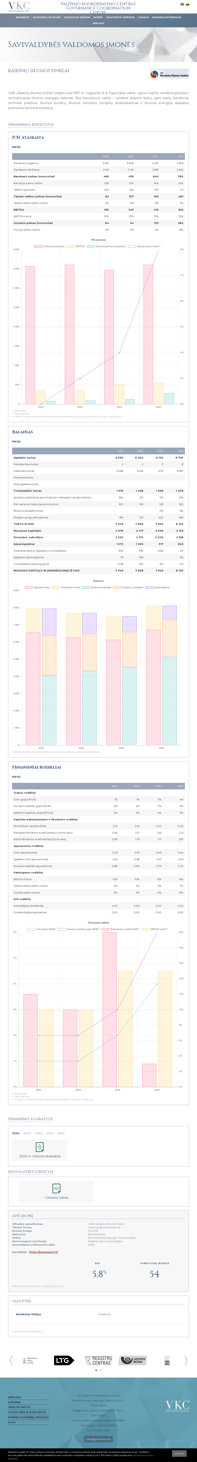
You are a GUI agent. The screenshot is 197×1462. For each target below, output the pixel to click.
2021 (50, 1133)
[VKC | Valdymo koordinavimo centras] (18, 7)
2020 (61, 1133)
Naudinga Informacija (166, 17)
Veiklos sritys (19, 1407)
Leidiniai (143, 17)
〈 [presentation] (11, 1360)
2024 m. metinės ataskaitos (39, 1156)
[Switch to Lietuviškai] (187, 4)
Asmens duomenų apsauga (28, 1417)
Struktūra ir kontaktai (27, 1412)
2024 (16, 1133)
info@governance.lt (98, 1439)
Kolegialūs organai (77, 17)
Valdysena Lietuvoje (47, 17)
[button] (96, 1370)
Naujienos (22, 17)
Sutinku (179, 1453)
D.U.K (12, 1422)
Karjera (14, 1402)
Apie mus (98, 23)
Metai (16, 147)
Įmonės (98, 17)
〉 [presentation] (185, 1360)
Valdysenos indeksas (120, 17)
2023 (27, 1133)
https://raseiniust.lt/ (43, 1252)
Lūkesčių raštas (56, 1197)
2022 (38, 1133)
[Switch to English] (182, 4)
